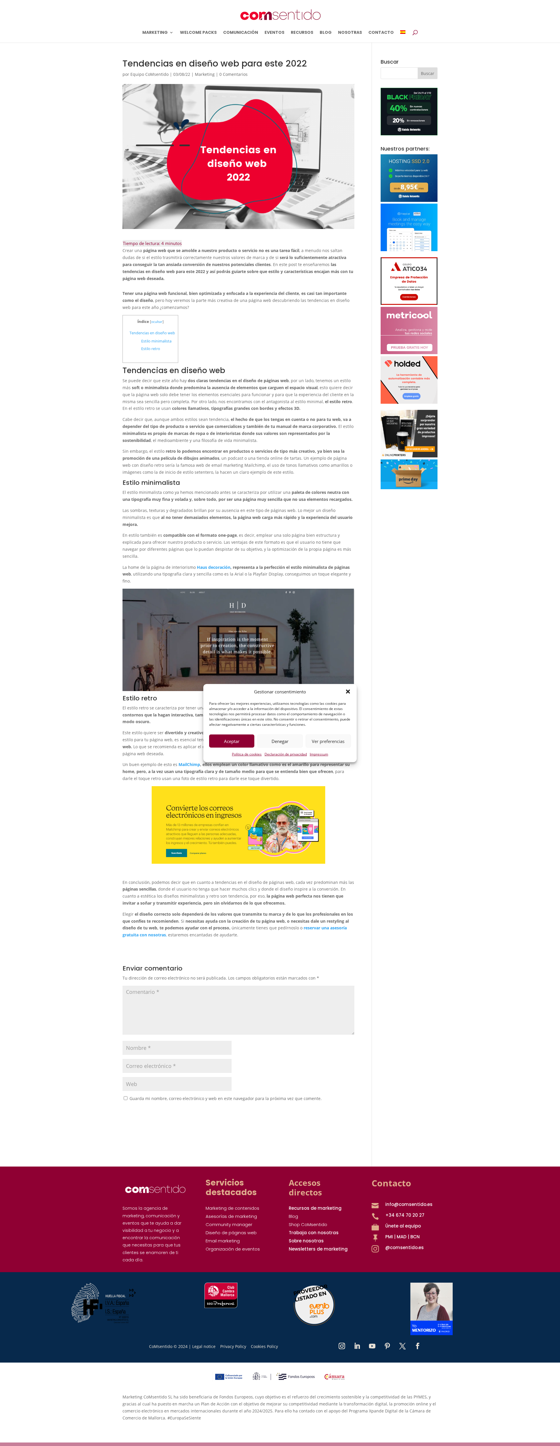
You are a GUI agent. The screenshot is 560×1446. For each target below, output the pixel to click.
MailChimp (189, 764)
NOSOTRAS (350, 32)
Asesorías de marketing (231, 1216)
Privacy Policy (233, 1346)
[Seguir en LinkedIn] (357, 1346)
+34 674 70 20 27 (404, 1215)
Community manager (229, 1224)
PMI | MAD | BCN (402, 1237)
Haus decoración (213, 567)
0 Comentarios (233, 74)
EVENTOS (274, 32)
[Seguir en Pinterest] (387, 1346)
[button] (348, 692)
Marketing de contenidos (232, 1208)
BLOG (326, 32)
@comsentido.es (404, 1247)
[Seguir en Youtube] (372, 1346)
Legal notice (204, 1346)
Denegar (280, 741)
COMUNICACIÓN (240, 32)
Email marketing (223, 1241)
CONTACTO (381, 32)
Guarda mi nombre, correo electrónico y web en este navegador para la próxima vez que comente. (226, 1098)
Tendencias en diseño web (152, 332)
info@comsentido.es (409, 1204)
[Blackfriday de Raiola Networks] (409, 134)
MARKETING (155, 32)
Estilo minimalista (156, 341)
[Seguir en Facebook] (417, 1346)
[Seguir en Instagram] (341, 1346)
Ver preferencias (328, 741)
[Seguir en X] (402, 1346)
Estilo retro (150, 348)
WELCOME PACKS (198, 32)
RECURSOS (302, 32)
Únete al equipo (403, 1226)
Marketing (205, 74)
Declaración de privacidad (286, 754)
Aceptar (231, 741)
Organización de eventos (233, 1249)
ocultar (156, 321)
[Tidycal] (409, 249)
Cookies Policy (264, 1346)
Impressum (319, 754)
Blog (293, 1216)
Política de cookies (247, 754)
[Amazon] (409, 487)
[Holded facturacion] (409, 402)
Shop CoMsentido (308, 1224)
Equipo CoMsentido (149, 74)
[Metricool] (409, 352)
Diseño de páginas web (231, 1233)
